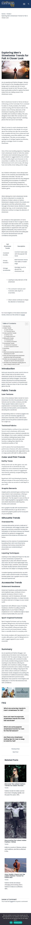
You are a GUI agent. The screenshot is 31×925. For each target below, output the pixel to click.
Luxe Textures (9, 329)
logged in (12, 901)
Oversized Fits (9, 340)
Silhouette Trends (9, 338)
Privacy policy (18, 922)
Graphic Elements (10, 336)
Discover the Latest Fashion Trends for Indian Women (15, 784)
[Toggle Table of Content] (26, 323)
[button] (28, 4)
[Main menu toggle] (24, 4)
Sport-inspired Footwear (12, 346)
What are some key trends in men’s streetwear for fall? (13, 353)
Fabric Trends (7, 328)
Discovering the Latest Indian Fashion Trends (15, 841)
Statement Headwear (11, 345)
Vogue (23, 315)
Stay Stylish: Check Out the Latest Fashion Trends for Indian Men (15, 875)
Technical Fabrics (10, 331)
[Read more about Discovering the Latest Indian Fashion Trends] (15, 820)
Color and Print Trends (10, 333)
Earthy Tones (9, 334)
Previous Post (16, 749)
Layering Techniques (11, 341)
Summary (6, 348)
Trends (6, 787)
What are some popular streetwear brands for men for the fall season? (14, 360)
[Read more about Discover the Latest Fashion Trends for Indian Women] (15, 773)
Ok (11, 922)
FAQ (5, 350)
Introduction (6, 326)
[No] (29, 919)
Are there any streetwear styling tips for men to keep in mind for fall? (15, 363)
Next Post (15, 752)
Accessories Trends (9, 343)
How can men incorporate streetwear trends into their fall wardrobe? (14, 356)
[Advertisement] (15, 35)
